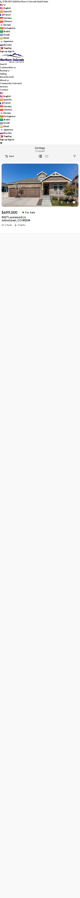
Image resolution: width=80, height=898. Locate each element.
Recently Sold (7, 77)
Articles (4, 86)
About (3, 80)
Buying (3, 70)
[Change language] (3, 5)
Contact (4, 89)
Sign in (11, 51)
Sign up (3, 51)
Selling (3, 73)
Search (3, 64)
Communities (6, 67)
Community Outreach (11, 83)
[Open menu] (1, 143)
